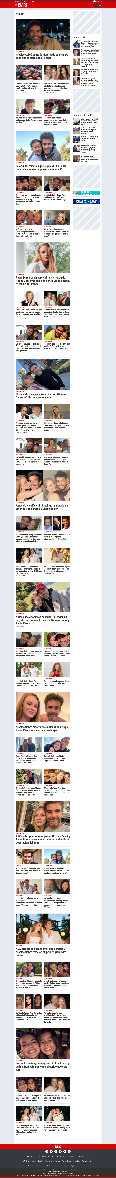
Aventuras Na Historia (52, 1161)
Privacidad (58, 1166)
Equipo (66, 1166)
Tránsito (91, 1166)
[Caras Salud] (86, 195)
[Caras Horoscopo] (86, 203)
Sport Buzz (76, 1161)
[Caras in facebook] (51, 1151)
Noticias (38, 1156)
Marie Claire (46, 1156)
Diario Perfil (29, 1156)
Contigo (40, 1161)
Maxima (91, 1161)
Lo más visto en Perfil (84, 115)
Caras (34, 1161)
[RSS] (64, 1151)
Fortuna (55, 1156)
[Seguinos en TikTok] (60, 1151)
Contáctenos (49, 1166)
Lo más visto (79, 37)
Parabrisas (71, 1156)
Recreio (84, 1161)
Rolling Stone (66, 1161)
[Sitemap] (69, 1151)
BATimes (88, 1156)
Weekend (63, 1156)
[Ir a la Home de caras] (22, 7)
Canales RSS (26, 1166)
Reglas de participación (79, 1166)
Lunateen (80, 1156)
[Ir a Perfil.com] (97, 2)
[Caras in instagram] (46, 1151)
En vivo (98, 5)
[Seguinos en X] (55, 1151)
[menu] (15, 5)
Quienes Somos (37, 1166)
